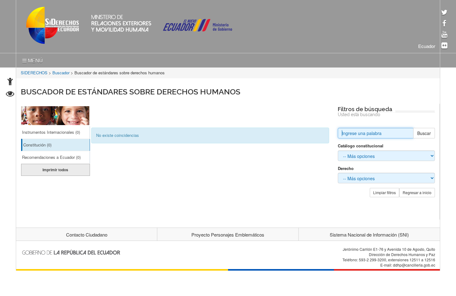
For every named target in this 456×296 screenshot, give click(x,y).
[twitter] (444, 13)
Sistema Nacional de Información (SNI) (369, 233)
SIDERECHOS (34, 71)
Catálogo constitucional (360, 144)
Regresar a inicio (417, 191)
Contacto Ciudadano (86, 233)
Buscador (60, 71)
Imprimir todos (55, 168)
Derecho (346, 167)
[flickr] (444, 46)
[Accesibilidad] (10, 82)
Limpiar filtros (384, 191)
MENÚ (35, 59)
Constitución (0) (37, 143)
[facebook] (444, 24)
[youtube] (444, 35)
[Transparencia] (10, 94)
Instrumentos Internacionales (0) (51, 131)
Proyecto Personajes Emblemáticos (227, 233)
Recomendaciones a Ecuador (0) (51, 156)
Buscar (424, 132)
